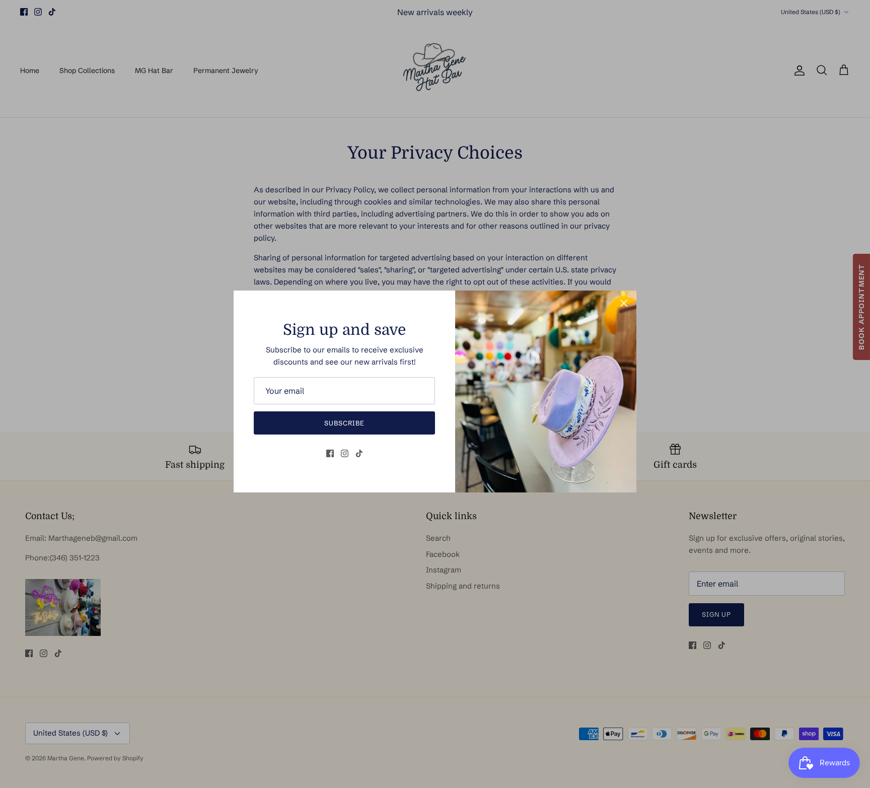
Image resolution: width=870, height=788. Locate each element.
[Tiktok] (359, 453)
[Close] (624, 303)
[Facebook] (330, 453)
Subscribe (344, 423)
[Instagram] (344, 453)
